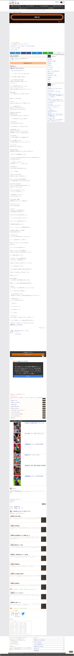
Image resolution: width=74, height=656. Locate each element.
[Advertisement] (37, 32)
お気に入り (23, 8)
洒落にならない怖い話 (16, 6)
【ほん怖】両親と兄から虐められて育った (18, 410)
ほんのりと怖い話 (30, 6)
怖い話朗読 (51, 8)
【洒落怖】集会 (17, 506)
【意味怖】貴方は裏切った (15, 408)
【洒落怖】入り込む (14, 400)
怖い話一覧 (36, 648)
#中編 (11, 358)
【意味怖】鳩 (13, 417)
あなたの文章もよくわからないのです (54, 105)
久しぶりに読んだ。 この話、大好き (54, 91)
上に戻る (70, 651)
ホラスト (36, 637)
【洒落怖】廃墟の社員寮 (15, 406)
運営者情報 (36, 650)
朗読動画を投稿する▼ (28, 63)
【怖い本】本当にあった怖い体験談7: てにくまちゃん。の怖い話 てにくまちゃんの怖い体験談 (26, 398)
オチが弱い (54, 108)
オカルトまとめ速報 (14, 49)
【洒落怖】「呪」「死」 (19, 508)
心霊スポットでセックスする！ (17, 68)
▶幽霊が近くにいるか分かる (16, 324)
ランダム (37, 654)
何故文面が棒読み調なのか (52, 111)
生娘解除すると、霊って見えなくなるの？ (55, 88)
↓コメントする (18, 333)
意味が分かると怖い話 (58, 6)
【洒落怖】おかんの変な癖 (15, 402)
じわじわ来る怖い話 (44, 6)
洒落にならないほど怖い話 (39, 639)
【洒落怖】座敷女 (14, 404)
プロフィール (17, 616)
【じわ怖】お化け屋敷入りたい (16, 415)
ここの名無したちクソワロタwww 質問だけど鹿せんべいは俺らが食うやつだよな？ (55, 119)
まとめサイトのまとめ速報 (15, 47)
